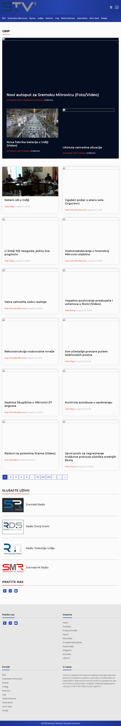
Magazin (67, 650)
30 (48, 477)
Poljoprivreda (70, 630)
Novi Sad (94, 18)
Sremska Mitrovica (17, 18)
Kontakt (67, 654)
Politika (67, 626)
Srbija (104, 18)
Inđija (40, 18)
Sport (66, 634)
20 (43, 477)
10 (37, 477)
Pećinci (49, 18)
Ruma (32, 18)
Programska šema (72, 642)
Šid (3, 18)
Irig (57, 18)
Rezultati (67, 638)
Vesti (65, 622)
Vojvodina (82, 18)
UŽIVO (66, 658)
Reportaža (68, 646)
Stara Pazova (68, 18)
